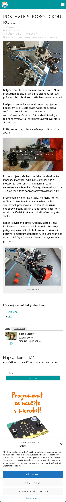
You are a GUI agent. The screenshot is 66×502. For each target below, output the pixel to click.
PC (10, 316)
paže (40, 37)
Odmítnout (33, 482)
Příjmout (33, 474)
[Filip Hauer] (11, 339)
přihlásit (54, 362)
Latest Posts (19, 328)
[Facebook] (11, 343)
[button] (61, 444)
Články (10, 33)
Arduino (13, 312)
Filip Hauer (12, 30)
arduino (11, 37)
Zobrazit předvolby (33, 491)
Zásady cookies (31, 498)
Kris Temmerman (27, 37)
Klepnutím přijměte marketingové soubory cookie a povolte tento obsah (33, 155)
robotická (51, 37)
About (7, 328)
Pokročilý (31, 33)
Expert (19, 33)
